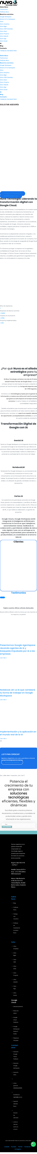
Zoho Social (3, 41)
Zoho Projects (4, 34)
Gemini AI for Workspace (7, 19)
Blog (1, 46)
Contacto (3, 48)
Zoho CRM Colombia (6, 29)
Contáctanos (14, 1046)
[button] (18, 53)
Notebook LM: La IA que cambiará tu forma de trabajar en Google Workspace (17, 692)
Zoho (1, 21)
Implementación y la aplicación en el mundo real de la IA (18, 733)
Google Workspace (5, 17)
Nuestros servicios (6, 14)
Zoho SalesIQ (4, 36)
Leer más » (3, 658)
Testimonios (4, 9)
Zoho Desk (3, 31)
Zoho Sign (3, 38)
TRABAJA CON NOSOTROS (8, 51)
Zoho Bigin (3, 26)
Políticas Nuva (4, 12)
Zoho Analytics (4, 24)
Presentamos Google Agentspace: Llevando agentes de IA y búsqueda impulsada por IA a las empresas (18, 649)
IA (0, 43)
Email (3, 824)
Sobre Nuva (4, 7)
